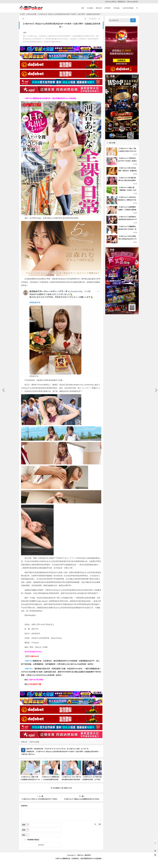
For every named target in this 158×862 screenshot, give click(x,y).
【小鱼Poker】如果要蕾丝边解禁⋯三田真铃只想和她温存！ (127, 209)
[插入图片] (99, 824)
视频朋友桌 (121, 1)
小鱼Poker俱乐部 (132, 1)
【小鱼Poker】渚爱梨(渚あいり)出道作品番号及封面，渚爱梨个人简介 (50, 779)
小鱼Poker (29, 661)
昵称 (25, 825)
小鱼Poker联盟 (127, 8)
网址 (23, 835)
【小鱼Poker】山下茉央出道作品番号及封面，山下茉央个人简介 (92, 779)
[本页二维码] (155, 855)
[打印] (85, 18)
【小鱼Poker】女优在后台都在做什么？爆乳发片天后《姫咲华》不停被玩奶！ (127, 199)
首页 (82, 8)
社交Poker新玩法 (111, 1)
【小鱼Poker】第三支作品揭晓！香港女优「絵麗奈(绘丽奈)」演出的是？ (127, 170)
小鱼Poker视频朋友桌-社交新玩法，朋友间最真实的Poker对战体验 (50, 98)
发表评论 (93, 19)
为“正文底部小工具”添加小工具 (61, 788)
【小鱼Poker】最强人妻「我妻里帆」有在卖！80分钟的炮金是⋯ (127, 190)
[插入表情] (95, 824)
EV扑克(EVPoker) (35, 652)
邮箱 (25, 830)
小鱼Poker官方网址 (36, 680)
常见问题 (116, 8)
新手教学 (108, 8)
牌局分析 (99, 8)
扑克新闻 (90, 8)
